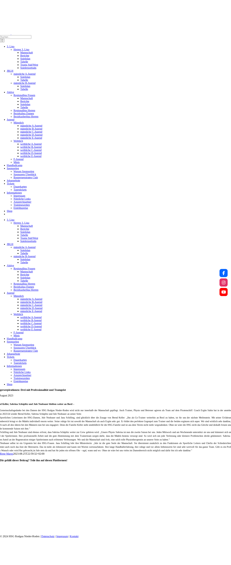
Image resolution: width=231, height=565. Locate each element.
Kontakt (74, 536)
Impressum (62, 536)
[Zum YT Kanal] (224, 292)
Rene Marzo (6, 453)
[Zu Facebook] (224, 273)
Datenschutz (47, 536)
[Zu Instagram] (224, 282)
